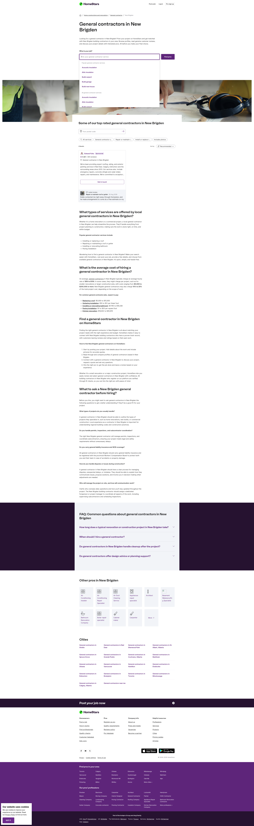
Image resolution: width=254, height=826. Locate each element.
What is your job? (85, 51)
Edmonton (131, 771)
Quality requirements (111, 726)
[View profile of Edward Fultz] (102, 176)
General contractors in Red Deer (114, 646)
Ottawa (114, 771)
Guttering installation (91, 303)
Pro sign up (170, 4)
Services (156, 726)
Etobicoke (82, 778)
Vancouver (82, 775)
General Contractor (134, 796)
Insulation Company (134, 805)
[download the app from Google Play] (167, 750)
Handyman (163, 792)
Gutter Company (84, 805)
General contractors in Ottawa (87, 665)
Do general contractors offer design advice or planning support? (115, 556)
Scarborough (132, 775)
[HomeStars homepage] (91, 4)
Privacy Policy (10, 814)
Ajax (161, 778)
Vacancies (132, 730)
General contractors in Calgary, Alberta (87, 684)
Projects (156, 730)
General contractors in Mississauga (161, 675)
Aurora (130, 782)
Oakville (146, 778)
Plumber (82, 792)
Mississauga (148, 771)
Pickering (82, 782)
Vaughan (98, 778)
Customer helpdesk (86, 737)
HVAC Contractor (165, 796)
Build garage (86, 82)
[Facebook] (81, 751)
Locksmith (147, 792)
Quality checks (84, 733)
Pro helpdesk (109, 733)
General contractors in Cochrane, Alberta (136, 656)
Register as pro (109, 722)
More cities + (148, 782)
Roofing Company (133, 799)
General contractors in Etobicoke (161, 665)
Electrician (99, 792)
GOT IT (8, 820)
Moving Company (101, 796)
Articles (155, 741)
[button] (165, 146)
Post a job (152, 4)
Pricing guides (158, 737)
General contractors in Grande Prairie (112, 656)
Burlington (131, 778)
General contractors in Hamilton (136, 665)
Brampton (115, 775)
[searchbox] (119, 57)
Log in (161, 4)
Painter (146, 796)
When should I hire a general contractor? (102, 536)
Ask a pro (83, 741)
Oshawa (146, 775)
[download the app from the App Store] (149, 750)
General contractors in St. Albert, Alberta (162, 646)
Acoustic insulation (89, 67)
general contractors (96, 279)
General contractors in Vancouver (112, 665)
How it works (84, 726)
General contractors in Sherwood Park (136, 646)
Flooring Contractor (118, 805)
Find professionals (86, 730)
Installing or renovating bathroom (95, 306)
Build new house (88, 87)
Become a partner (135, 733)
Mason (81, 796)
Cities (155, 733)
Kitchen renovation (90, 311)
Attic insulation (87, 72)
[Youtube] (85, 751)
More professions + (166, 805)
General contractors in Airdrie (87, 646)
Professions (157, 722)
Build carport (87, 77)
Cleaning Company (85, 799)
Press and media (134, 726)
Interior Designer (117, 796)
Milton (97, 782)
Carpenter (115, 792)
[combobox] (119, 80)
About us (131, 722)
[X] (90, 751)
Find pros (167, 57)
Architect (131, 792)
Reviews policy (109, 730)
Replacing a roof (89, 301)
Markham (163, 775)
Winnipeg (163, 771)
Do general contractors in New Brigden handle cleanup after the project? (119, 546)
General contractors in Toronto (136, 675)
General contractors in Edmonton (87, 675)
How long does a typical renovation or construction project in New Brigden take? (124, 527)
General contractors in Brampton (112, 675)
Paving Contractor (117, 799)
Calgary (98, 771)
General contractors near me (114, 683)
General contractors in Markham (161, 656)
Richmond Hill (116, 778)
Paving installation (90, 308)
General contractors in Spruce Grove (87, 656)
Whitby (114, 782)
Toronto (81, 771)
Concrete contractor (102, 805)
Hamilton (98, 775)
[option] (119, 67)
